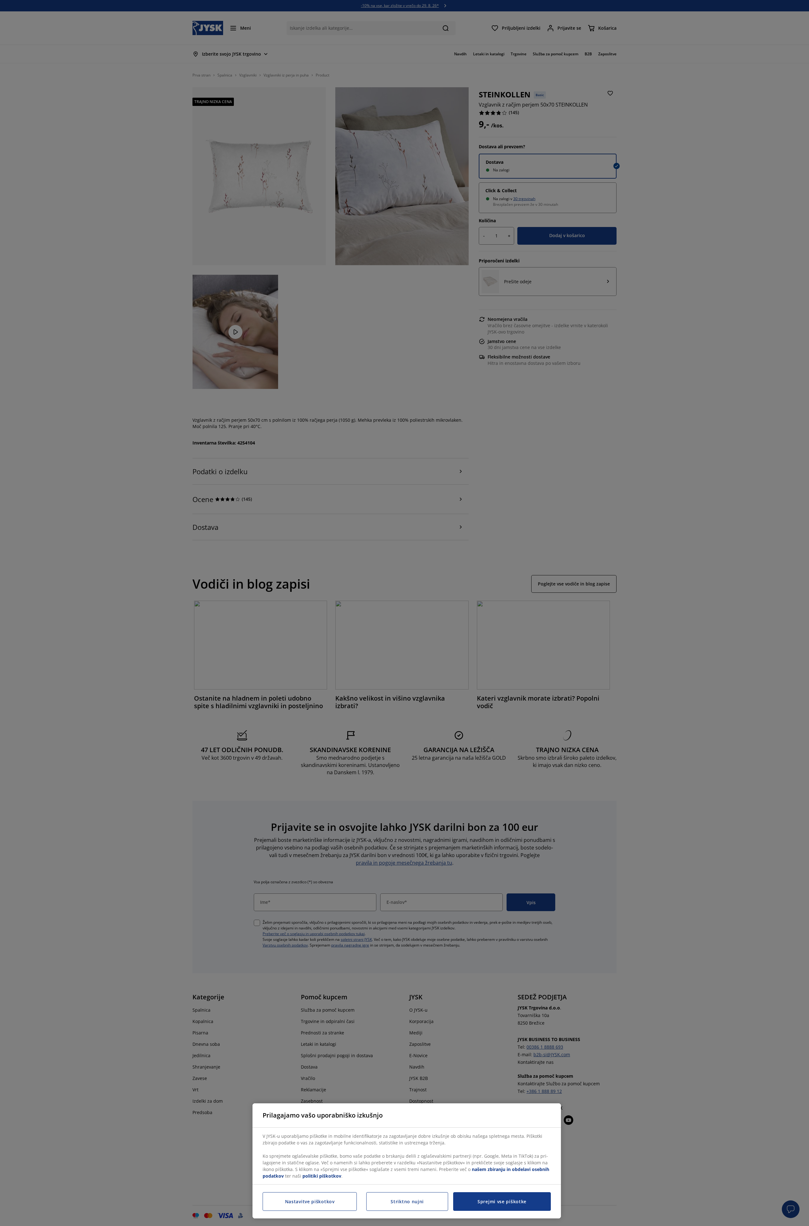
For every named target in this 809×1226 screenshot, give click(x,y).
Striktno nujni (407, 1201)
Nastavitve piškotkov (310, 1201)
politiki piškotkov (321, 1176)
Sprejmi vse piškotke (501, 1201)
